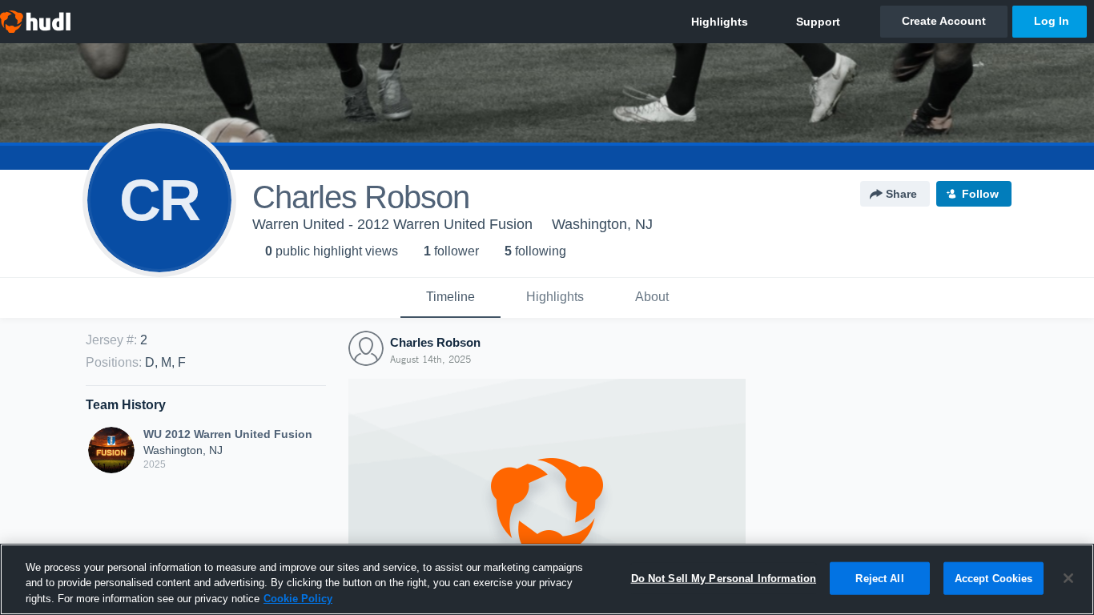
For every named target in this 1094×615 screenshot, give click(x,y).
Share (901, 193)
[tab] (450, 298)
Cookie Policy (297, 599)
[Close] (1068, 578)
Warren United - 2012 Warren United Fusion (392, 224)
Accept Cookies (994, 578)
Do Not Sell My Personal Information (724, 578)
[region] (547, 579)
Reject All (879, 578)
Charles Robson (435, 342)
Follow (980, 193)
